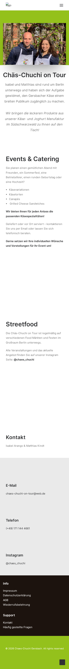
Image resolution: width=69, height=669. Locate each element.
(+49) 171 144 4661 (18, 528)
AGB (5, 600)
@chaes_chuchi (15, 563)
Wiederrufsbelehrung (16, 604)
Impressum (10, 590)
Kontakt (7, 622)
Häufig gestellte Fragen (17, 627)
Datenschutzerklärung (17, 595)
